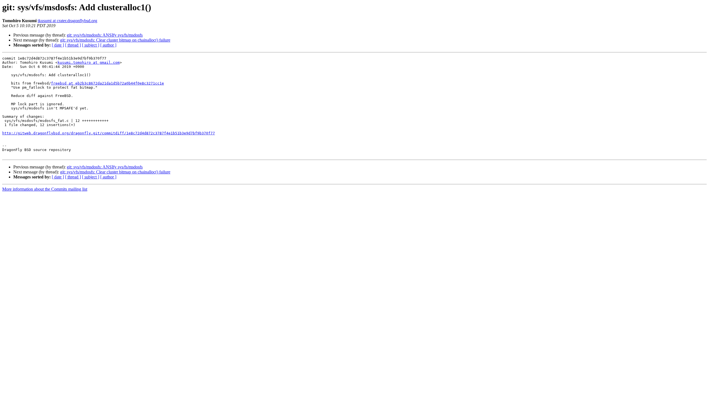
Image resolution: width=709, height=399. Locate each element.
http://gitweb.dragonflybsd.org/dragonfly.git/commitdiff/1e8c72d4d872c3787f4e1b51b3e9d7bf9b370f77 (108, 133)
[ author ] (108, 45)
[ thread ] (73, 45)
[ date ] (58, 45)
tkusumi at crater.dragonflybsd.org (67, 20)
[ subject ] (90, 45)
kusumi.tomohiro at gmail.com (89, 62)
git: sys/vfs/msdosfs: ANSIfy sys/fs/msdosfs (105, 35)
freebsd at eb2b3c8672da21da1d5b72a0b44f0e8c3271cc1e (107, 83)
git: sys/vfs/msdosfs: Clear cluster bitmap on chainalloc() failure (115, 40)
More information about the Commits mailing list (44, 189)
